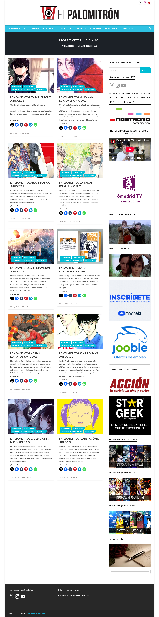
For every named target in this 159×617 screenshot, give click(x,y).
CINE (24, 28)
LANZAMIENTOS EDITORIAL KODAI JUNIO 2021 (76, 184)
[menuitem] (14, 29)
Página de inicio (68, 46)
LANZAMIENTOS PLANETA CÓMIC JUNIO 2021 (79, 440)
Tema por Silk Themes (35, 613)
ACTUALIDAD (16, 86)
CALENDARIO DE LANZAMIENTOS (22, 90)
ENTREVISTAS (66, 28)
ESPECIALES (128, 28)
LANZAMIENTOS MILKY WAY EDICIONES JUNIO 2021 (76, 99)
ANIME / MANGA (111, 28)
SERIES (34, 28)
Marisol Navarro (26, 218)
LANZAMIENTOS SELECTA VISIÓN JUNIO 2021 (30, 269)
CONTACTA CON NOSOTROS (89, 28)
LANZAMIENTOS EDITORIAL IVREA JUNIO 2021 (30, 99)
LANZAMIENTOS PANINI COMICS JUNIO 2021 (78, 355)
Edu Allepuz (25, 133)
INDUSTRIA (13, 28)
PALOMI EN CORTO (49, 28)
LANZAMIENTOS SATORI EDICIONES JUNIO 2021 (73, 269)
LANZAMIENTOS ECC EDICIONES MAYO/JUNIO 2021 (29, 440)
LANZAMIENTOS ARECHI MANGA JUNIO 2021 (30, 184)
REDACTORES (41, 90)
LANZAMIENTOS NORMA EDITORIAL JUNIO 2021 (25, 355)
